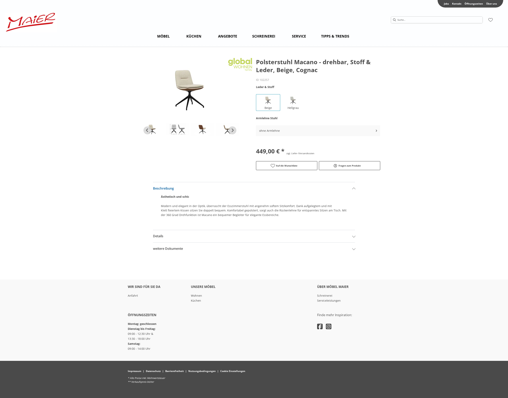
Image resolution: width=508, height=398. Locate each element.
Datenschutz (153, 371)
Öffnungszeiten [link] (474, 3)
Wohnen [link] (196, 295)
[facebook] (320, 326)
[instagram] (328, 326)
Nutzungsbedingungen (202, 371)
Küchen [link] (196, 300)
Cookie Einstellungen (232, 371)
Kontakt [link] (456, 3)
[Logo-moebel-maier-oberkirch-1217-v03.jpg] (31, 22)
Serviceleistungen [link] (329, 300)
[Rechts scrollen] (232, 130)
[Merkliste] (490, 20)
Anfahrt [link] (133, 295)
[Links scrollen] (147, 130)
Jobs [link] (446, 3)
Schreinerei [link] (324, 295)
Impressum (134, 371)
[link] (163, 36)
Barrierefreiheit (174, 371)
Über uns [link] (491, 3)
